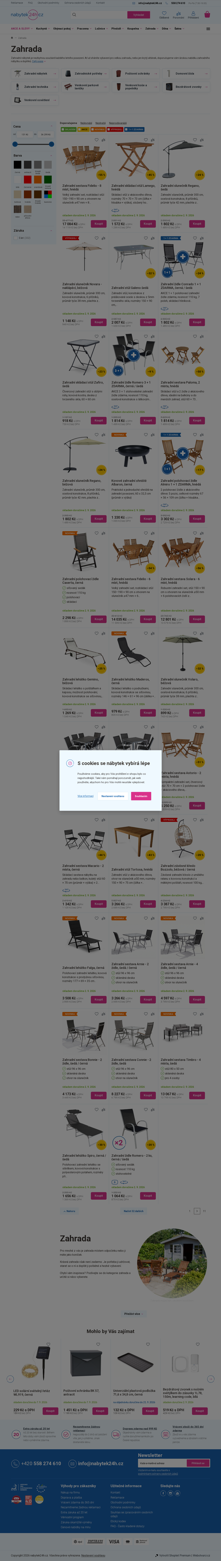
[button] (35, 1408)
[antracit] (28, 168)
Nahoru (71, 1211)
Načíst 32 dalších (133, 1211)
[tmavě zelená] (48, 182)
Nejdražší (101, 123)
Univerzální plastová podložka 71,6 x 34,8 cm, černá (134, 1392)
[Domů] (12, 38)
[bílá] (17, 182)
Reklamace (17, 2)
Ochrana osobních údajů (77, 2)
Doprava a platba (71, 1497)
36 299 (44, 134)
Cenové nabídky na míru (75, 1527)
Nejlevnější (86, 123)
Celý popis (37, 61)
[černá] (17, 168)
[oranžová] (38, 182)
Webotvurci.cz (201, 1555)
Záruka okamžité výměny (76, 1522)
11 (204, 1211)
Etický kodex (118, 1521)
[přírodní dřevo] (28, 212)
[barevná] (48, 197)
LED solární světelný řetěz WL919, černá (31, 1392)
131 (23, 134)
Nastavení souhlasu (113, 796)
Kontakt (100, 2)
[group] (36, 1379)
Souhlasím (141, 796)
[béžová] (17, 197)
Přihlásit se (198, 1463)
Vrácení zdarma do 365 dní (77, 1502)
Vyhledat (138, 15)
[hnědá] (28, 197)
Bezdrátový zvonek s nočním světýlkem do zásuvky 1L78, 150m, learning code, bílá (183, 1392)
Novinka (99, 129)
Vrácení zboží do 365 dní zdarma (188, 1428)
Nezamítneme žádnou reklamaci (86, 1428)
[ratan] (17, 212)
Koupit (99, 223)
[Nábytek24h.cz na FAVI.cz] (16, 1501)
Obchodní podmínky (48, 2)
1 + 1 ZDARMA (135, 129)
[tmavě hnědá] (38, 197)
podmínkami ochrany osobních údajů (158, 1473)
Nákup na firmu (70, 1492)
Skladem (70, 129)
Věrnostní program (72, 1517)
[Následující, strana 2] (197, 1211)
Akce (84, 129)
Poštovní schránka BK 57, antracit (81, 1392)
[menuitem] (21, 29)
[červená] (28, 182)
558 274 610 (41, 1464)
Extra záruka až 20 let (36, 1428)
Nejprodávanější (118, 123)
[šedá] (48, 168)
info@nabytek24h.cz (100, 1464)
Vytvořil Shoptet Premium (175, 1555)
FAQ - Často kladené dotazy (127, 1526)
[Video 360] (133, 1182)
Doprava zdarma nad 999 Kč (140, 1428)
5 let (24, 238)
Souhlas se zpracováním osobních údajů (132, 1514)
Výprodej (116, 129)
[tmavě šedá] (38, 168)
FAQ (30, 2)
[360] (133, 210)
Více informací (85, 796)
